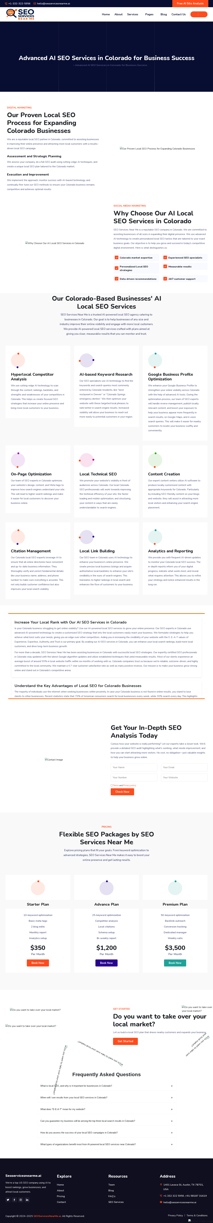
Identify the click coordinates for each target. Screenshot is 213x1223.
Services (132, 14)
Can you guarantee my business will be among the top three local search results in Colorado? (87, 1121)
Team (111, 1184)
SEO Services (116, 1202)
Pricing (61, 1196)
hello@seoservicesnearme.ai (53, 3)
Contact (61, 1202)
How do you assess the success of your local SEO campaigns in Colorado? (79, 1132)
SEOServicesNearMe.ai (47, 1216)
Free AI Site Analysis (190, 3)
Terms (116, 785)
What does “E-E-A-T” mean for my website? (62, 1109)
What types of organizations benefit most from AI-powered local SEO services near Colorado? (88, 1144)
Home (106, 14)
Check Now (122, 792)
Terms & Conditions (197, 1215)
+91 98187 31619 (196, 1196)
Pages (149, 14)
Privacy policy (129, 785)
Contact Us (179, 14)
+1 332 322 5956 (173, 1196)
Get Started (125, 1041)
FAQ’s (111, 1196)
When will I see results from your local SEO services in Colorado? (73, 1097)
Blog (164, 14)
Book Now (37, 963)
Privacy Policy (175, 1215)
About (118, 14)
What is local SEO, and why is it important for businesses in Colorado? (76, 1085)
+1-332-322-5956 (19, 3)
